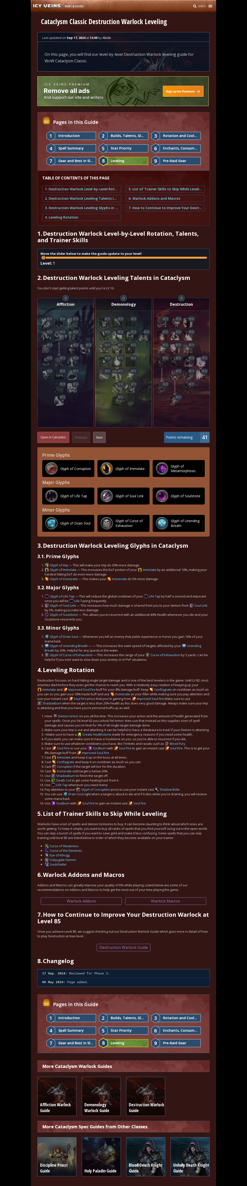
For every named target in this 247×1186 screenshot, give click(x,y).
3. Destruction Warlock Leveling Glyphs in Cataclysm (81, 208)
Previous (81, 437)
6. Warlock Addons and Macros (154, 198)
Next (99, 437)
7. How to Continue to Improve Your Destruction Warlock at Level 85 (165, 208)
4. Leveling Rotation (61, 217)
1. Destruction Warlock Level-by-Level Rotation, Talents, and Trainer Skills (81, 189)
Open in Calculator (53, 437)
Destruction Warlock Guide (123, 947)
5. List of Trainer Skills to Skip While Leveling (165, 189)
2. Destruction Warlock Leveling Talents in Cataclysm (81, 198)
